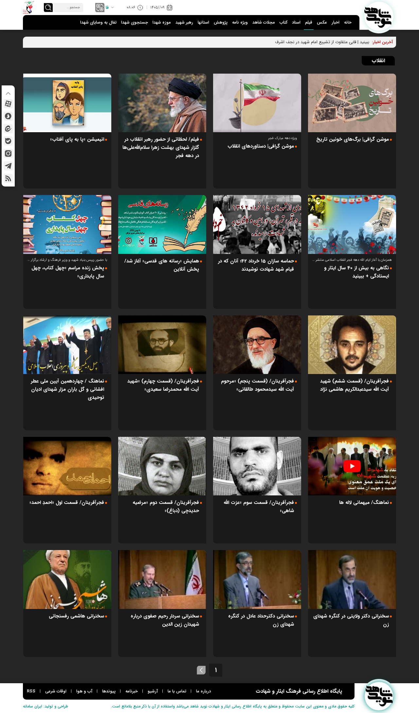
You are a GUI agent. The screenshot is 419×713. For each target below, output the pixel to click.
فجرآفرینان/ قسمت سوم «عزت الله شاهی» (259, 507)
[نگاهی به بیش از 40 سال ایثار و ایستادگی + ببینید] (352, 224)
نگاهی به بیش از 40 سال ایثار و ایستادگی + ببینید (356, 272)
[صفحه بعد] (201, 670)
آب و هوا (84, 691)
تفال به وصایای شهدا (98, 22)
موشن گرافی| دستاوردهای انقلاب (261, 146)
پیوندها (109, 691)
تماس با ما (177, 691)
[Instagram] (8, 153)
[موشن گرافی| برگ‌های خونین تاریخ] (352, 103)
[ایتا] (8, 128)
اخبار (335, 22)
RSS (31, 691)
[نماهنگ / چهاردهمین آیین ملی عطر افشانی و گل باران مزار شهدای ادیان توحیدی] (67, 344)
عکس (322, 22)
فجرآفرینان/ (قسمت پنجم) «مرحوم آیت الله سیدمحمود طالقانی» (257, 385)
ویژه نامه (240, 22)
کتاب (283, 22)
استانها (203, 22)
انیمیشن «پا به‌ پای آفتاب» (77, 139)
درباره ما (203, 691)
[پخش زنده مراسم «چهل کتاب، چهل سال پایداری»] (67, 224)
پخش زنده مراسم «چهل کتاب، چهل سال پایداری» (67, 272)
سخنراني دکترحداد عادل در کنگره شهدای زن (261, 620)
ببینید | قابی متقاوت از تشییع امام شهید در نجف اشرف (322, 42)
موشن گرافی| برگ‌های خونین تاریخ (352, 139)
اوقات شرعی (55, 691)
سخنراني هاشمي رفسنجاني (76, 616)
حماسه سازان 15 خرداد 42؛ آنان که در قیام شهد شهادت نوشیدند (256, 265)
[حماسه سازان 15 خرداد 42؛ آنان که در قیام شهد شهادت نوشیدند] (257, 224)
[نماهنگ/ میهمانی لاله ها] (352, 466)
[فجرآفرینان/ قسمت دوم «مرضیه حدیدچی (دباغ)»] (162, 466)
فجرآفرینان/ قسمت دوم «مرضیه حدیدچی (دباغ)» (166, 507)
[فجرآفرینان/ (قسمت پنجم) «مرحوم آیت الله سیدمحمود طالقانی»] (257, 344)
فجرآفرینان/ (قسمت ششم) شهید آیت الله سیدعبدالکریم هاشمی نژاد (354, 385)
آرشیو (153, 691)
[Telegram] (8, 165)
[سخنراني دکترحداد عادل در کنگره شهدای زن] (257, 579)
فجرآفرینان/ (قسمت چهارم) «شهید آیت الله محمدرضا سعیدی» (163, 385)
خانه (348, 22)
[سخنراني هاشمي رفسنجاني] (67, 579)
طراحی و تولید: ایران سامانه (45, 706)
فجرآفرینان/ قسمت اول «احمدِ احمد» (66, 503)
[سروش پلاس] (8, 116)
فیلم (308, 22)
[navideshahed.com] (378, 16)
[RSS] (8, 178)
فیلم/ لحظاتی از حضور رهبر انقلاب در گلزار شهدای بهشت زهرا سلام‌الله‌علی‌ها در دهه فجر (160, 147)
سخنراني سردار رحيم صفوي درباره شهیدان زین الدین (165, 620)
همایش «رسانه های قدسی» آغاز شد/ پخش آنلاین (161, 265)
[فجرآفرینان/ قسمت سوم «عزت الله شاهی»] (257, 466)
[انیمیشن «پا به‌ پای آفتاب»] (67, 103)
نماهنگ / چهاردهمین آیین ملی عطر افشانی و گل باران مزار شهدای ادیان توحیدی (67, 389)
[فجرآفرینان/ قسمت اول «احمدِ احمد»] (67, 466)
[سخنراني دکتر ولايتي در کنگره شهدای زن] (352, 579)
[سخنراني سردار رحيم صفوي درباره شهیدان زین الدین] (162, 579)
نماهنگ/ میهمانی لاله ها (364, 503)
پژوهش (221, 22)
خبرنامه (131, 691)
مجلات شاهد (263, 22)
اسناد (296, 22)
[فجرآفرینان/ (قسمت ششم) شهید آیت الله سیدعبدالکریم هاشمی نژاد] (352, 344)
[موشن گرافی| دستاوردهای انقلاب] (257, 103)
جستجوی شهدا (134, 22)
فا (107, 7)
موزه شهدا (162, 22)
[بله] (8, 141)
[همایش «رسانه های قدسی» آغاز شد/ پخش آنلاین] (162, 224)
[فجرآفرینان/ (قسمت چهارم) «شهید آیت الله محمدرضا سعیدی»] (162, 344)
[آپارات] (8, 103)
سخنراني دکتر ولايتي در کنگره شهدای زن (351, 620)
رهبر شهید (184, 22)
